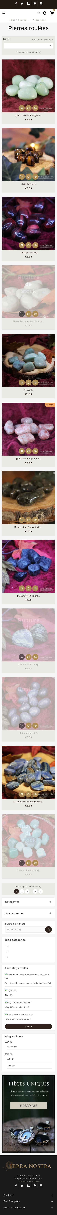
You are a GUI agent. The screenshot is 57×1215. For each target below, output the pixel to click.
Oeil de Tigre (28, 184)
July (10, 1059)
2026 (9, 1042)
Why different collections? (17, 1007)
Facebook (16, 3)
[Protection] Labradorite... (28, 527)
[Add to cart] (22, 108)
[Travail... (28, 390)
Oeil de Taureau (28, 252)
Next (40, 891)
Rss (28, 1185)
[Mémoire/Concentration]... (28, 801)
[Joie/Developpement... (28, 458)
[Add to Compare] (28, 108)
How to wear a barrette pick (18, 1019)
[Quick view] (35, 108)
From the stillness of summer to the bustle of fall (28, 983)
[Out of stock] (22, 314)
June (11, 1065)
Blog (28, 3)
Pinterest (34, 3)
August (12, 1047)
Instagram (41, 3)
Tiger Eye (9, 995)
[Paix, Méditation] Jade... (28, 115)
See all (28, 1026)
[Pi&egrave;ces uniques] (28, 1113)
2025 (9, 1054)
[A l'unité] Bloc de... (28, 596)
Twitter (22, 3)
